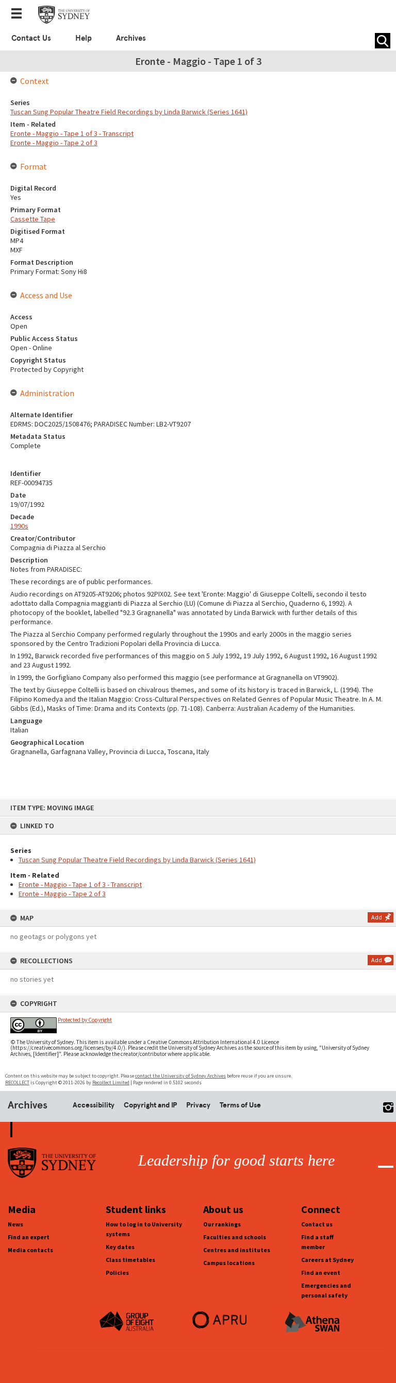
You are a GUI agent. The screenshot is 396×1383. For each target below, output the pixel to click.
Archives (131, 38)
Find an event (320, 1272)
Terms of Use (240, 1105)
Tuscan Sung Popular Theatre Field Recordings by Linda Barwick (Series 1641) (137, 859)
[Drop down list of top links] (19, 14)
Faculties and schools (234, 1237)
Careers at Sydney (327, 1260)
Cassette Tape (32, 219)
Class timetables (130, 1260)
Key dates (120, 1247)
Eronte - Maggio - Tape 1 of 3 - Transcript (80, 884)
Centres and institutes (236, 1250)
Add (376, 917)
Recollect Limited (110, 1082)
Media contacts (30, 1250)
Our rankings (222, 1224)
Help (83, 38)
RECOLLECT (17, 1082)
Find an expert (29, 1237)
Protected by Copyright (85, 1019)
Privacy (198, 1105)
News (15, 1224)
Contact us (317, 1224)
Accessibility (93, 1105)
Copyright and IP (150, 1105)
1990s (19, 526)
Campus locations (229, 1263)
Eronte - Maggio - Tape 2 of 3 (62, 893)
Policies (117, 1272)
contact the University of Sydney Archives (180, 1075)
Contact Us (31, 38)
